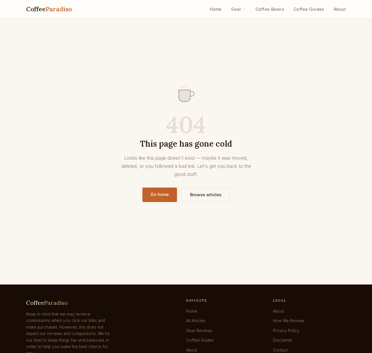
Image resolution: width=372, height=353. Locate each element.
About (340, 9)
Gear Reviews (199, 330)
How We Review (288, 320)
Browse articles (205, 194)
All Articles (195, 320)
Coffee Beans (269, 9)
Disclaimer (282, 340)
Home (216, 9)
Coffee (49, 9)
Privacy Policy (286, 330)
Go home (160, 194)
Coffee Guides (309, 9)
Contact (280, 350)
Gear (236, 9)
